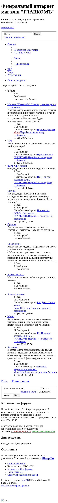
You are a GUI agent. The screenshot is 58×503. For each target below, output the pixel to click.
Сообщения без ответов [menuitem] (26, 50)
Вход (4, 381)
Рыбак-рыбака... (15, 274)
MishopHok (48, 458)
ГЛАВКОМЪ (21, 157)
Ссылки (11, 44)
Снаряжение (14, 244)
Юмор (10, 316)
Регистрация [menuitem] (14, 75)
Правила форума (46, 129)
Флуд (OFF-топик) (17, 165)
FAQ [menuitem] (9, 69)
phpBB (25, 480)
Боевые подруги (16, 294)
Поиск (37, 34)
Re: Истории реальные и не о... (32, 334)
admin (17, 132)
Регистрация (20, 381)
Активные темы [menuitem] (22, 52)
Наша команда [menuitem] (21, 63)
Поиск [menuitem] (17, 58)
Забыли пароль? (29, 391)
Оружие (11, 224)
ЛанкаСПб (19, 308)
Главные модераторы (43, 431)
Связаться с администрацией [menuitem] (22, 474)
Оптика (11, 191)
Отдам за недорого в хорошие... (30, 368)
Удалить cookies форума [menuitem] (19, 469)
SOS (9, 140)
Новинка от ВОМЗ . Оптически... (31, 211)
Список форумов (16, 463)
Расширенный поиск (15, 37)
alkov (16, 372)
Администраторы (21, 431)
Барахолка (12, 347)
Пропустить (7, 27)
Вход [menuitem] (10, 72)
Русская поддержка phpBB (15, 485)
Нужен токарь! (45, 154)
